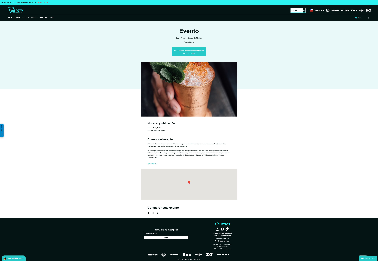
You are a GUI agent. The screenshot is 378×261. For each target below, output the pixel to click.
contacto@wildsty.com (222, 238)
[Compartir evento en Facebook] (148, 213)
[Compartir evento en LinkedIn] (158, 213)
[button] (17, 17)
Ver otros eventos (189, 53)
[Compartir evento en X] (153, 213)
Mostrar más (152, 163)
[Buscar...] (304, 10)
